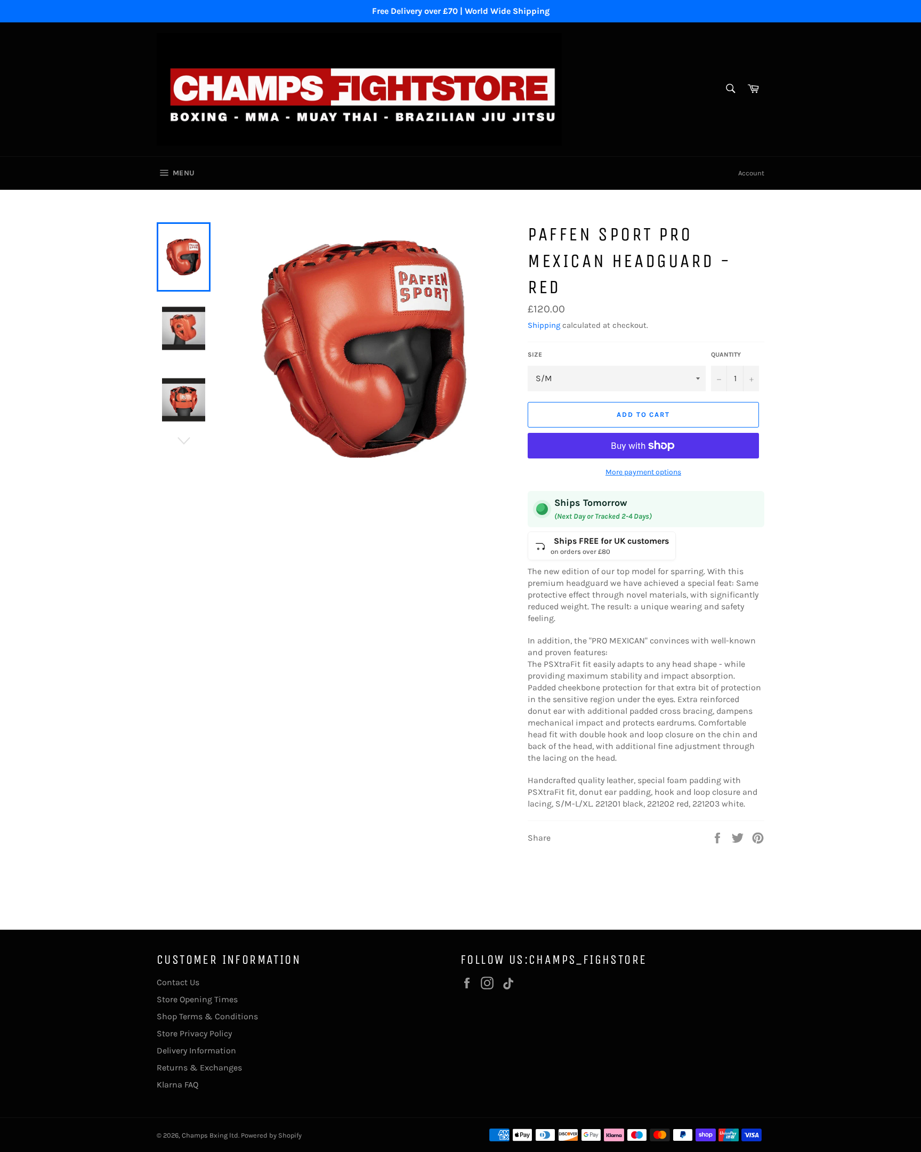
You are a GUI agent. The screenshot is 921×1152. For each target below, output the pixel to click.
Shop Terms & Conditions (207, 1016)
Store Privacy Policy (194, 1033)
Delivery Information (196, 1050)
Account (751, 173)
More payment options (643, 472)
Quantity (726, 354)
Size (535, 354)
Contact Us (178, 982)
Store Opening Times (197, 999)
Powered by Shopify (271, 1135)
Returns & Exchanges (199, 1067)
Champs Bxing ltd (210, 1135)
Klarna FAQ (177, 1085)
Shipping (544, 325)
